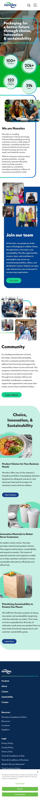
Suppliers (6, 729)
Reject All (20, 789)
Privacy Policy (7, 743)
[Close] (38, 772)
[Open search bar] (29, 5)
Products (5, 681)
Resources (6, 721)
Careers (5, 691)
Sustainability (7, 696)
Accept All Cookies (20, 794)
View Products (10, 495)
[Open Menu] (35, 5)
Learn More (11, 395)
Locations (6, 725)
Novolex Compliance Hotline (14, 717)
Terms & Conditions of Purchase (15, 760)
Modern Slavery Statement (13, 764)
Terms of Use (7, 751)
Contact (5, 702)
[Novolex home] (6, 671)
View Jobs (14, 280)
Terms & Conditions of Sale (13, 755)
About (4, 686)
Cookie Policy (7, 747)
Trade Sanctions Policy (11, 768)
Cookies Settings (19, 783)
